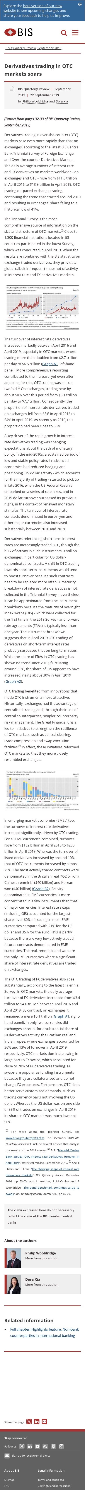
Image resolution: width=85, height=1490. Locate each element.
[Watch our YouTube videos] (38, 1446)
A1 (50, 364)
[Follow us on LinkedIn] (30, 1446)
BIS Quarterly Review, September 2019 (33, 48)
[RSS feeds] (45, 1446)
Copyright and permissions (54, 1486)
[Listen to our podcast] (53, 1446)
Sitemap (9, 1480)
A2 (13, 681)
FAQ (6, 1486)
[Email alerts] (7, 1456)
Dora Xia (62, 101)
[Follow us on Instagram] (61, 1446)
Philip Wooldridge (35, 101)
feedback (29, 15)
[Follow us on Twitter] (22, 1446)
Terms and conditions (51, 1480)
